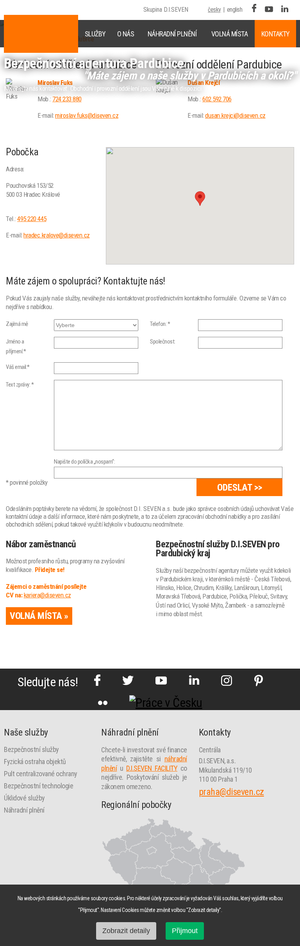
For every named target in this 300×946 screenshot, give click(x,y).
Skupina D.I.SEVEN (165, 9)
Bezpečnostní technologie (38, 786)
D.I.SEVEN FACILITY (151, 768)
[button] (200, 198)
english (235, 9)
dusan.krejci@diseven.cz (235, 115)
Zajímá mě (17, 323)
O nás (125, 34)
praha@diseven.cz (231, 791)
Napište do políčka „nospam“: (84, 461)
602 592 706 (217, 99)
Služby (95, 34)
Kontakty (275, 34)
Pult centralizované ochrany (40, 774)
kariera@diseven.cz (47, 595)
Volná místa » (39, 615)
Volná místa (229, 34)
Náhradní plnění (172, 34)
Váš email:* (18, 366)
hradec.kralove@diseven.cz (56, 235)
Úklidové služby (24, 798)
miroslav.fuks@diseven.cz (86, 115)
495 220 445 (31, 219)
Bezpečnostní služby (31, 749)
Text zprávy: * (20, 384)
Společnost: (162, 341)
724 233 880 (67, 99)
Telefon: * (160, 323)
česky (214, 9)
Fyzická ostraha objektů (35, 761)
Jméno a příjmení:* (16, 346)
